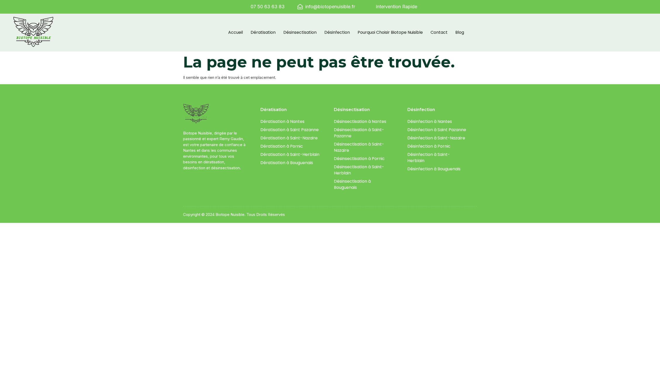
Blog (459, 32)
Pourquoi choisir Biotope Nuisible (390, 32)
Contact (439, 32)
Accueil (235, 32)
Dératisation (263, 32)
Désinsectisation (300, 32)
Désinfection (337, 32)
